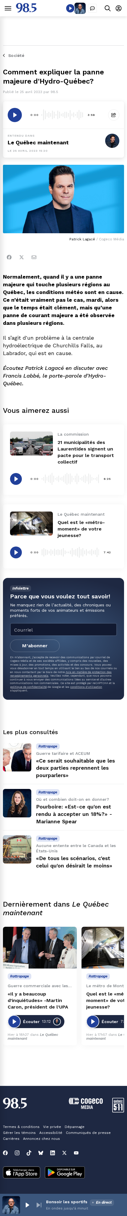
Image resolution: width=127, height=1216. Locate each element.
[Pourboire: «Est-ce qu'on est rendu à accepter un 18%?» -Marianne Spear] (17, 803)
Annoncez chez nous (41, 1139)
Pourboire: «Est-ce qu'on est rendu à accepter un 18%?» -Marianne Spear (74, 813)
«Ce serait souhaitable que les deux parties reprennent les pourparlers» (75, 768)
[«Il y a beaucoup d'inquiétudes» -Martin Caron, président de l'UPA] (40, 948)
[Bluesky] (40, 1153)
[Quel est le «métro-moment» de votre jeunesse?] (31, 524)
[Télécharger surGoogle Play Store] (65, 1173)
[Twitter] (21, 257)
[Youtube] (76, 1153)
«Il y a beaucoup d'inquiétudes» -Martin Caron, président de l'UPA (38, 1000)
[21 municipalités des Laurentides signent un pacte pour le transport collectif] (31, 444)
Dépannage (74, 1127)
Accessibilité (50, 1133)
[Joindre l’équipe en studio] (92, 8)
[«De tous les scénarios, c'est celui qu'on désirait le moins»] (17, 849)
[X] (64, 1153)
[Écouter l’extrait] (15, 115)
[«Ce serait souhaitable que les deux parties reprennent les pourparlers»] (17, 757)
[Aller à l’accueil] (26, 11)
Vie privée (52, 1127)
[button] (27, 1205)
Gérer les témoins (19, 1133)
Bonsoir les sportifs (66, 1201)
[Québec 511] (118, 1111)
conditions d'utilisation (86, 686)
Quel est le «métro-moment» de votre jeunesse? (81, 529)
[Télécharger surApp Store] (21, 1173)
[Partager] (113, 115)
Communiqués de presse (88, 1133)
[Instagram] (17, 1153)
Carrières (11, 1139)
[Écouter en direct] (70, 8)
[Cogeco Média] (86, 1107)
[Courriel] (34, 257)
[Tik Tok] (29, 1153)
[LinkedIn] (52, 1153)
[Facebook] (9, 257)
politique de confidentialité (28, 686)
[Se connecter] (118, 8)
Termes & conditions (21, 1127)
